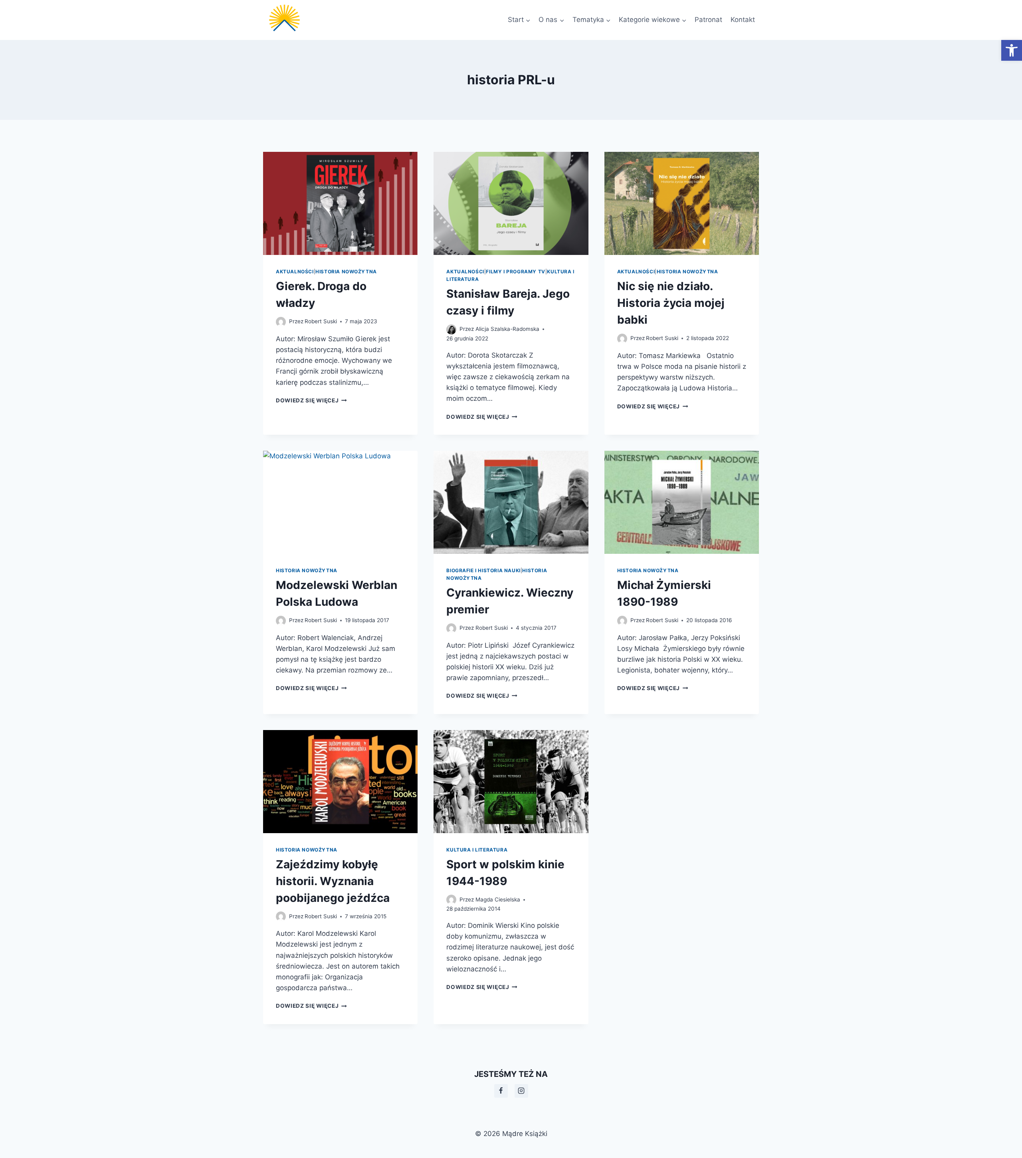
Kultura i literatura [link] (476, 850)
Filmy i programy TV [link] (515, 272)
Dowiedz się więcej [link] (311, 400)
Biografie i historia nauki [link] (483, 570)
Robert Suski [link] (321, 321)
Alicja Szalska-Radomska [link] (507, 329)
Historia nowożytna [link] (346, 272)
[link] (1011, 50)
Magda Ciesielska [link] (497, 899)
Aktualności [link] (295, 272)
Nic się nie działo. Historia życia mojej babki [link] (671, 302)
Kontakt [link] (743, 20)
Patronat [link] (708, 20)
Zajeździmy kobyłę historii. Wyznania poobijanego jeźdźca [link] (333, 881)
